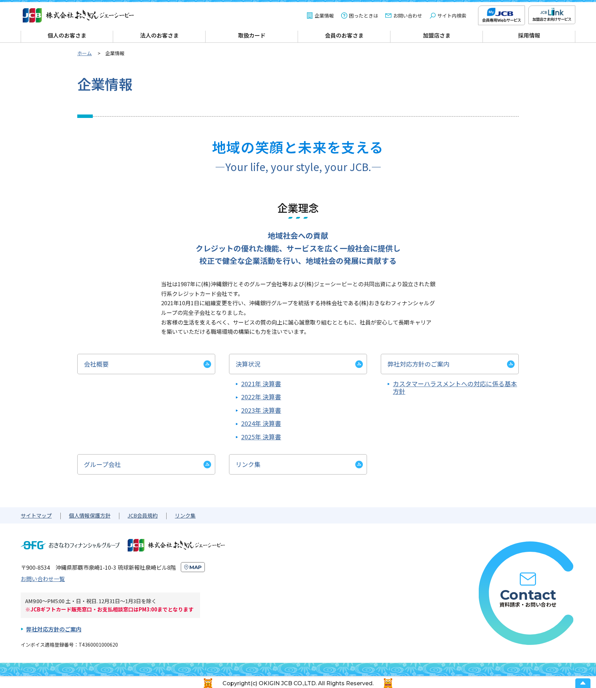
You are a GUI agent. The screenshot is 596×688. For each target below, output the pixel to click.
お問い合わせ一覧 (43, 579)
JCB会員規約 (143, 515)
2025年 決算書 (261, 437)
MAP (195, 567)
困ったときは (363, 15)
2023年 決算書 (261, 410)
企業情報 (324, 15)
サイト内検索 (451, 15)
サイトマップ (36, 515)
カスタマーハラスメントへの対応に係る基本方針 (455, 387)
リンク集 (185, 515)
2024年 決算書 (261, 423)
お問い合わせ (407, 15)
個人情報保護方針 (89, 515)
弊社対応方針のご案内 (53, 629)
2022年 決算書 (261, 397)
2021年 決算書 (261, 384)
